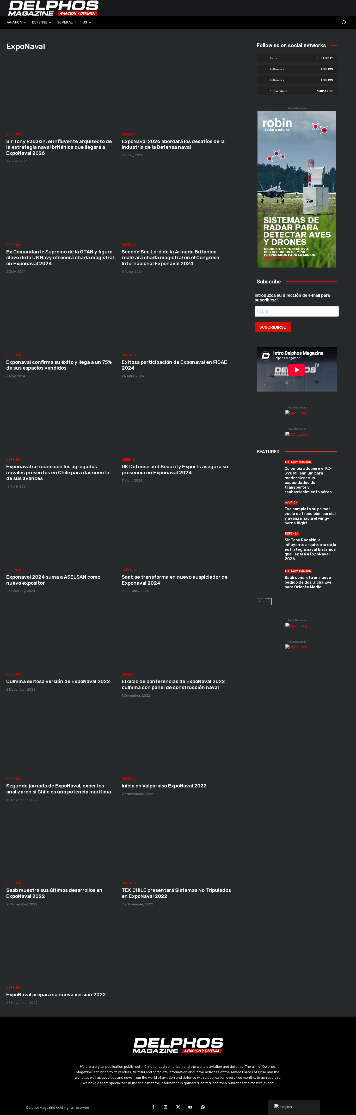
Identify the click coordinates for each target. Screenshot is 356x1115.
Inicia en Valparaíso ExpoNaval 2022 (164, 786)
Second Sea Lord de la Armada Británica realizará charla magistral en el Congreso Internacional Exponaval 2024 (170, 258)
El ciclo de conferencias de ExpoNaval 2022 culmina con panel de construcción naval (173, 684)
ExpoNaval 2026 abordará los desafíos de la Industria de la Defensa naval (173, 144)
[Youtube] (190, 1108)
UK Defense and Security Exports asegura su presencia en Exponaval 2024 (175, 470)
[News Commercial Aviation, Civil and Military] (53, 8)
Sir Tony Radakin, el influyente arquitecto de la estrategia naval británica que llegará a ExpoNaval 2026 (59, 147)
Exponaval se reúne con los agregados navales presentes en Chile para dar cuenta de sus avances (57, 473)
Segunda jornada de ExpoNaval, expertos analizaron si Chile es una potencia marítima (58, 789)
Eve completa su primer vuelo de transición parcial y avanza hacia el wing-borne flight (310, 516)
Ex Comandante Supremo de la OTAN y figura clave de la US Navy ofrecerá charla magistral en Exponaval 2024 (60, 258)
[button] (311, 22)
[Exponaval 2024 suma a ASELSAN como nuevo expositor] (60, 530)
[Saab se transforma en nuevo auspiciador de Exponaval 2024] (176, 530)
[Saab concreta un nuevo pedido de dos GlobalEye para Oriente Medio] (269, 579)
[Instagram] (166, 1108)
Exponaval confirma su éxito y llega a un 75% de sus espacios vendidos (59, 365)
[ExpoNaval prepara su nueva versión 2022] (60, 948)
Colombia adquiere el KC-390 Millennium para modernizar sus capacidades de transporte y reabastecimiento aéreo (308, 480)
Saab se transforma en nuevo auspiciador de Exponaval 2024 (175, 580)
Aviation (291, 502)
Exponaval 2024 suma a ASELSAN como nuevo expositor (53, 580)
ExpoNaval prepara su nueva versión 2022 (56, 995)
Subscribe (325, 91)
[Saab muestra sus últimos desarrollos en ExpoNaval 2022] (60, 843)
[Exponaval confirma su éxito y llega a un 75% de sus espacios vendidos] (60, 315)
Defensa (13, 134)
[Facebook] (153, 1108)
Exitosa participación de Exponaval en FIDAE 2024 (174, 365)
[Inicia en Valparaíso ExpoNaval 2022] (176, 739)
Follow (327, 69)
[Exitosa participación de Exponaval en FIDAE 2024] (176, 315)
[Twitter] (178, 1108)
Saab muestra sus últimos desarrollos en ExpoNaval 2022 (54, 893)
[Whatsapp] (203, 1108)
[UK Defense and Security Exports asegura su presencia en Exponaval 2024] (176, 420)
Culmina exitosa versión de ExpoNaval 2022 (58, 681)
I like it (327, 58)
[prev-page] (260, 601)
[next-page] (268, 601)
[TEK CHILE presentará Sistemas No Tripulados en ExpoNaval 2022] (176, 843)
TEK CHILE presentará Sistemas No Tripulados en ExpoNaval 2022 (176, 893)
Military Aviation (298, 462)
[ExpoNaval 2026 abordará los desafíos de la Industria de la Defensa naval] (176, 94)
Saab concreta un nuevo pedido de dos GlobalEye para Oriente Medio (308, 582)
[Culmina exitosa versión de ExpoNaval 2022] (60, 634)
